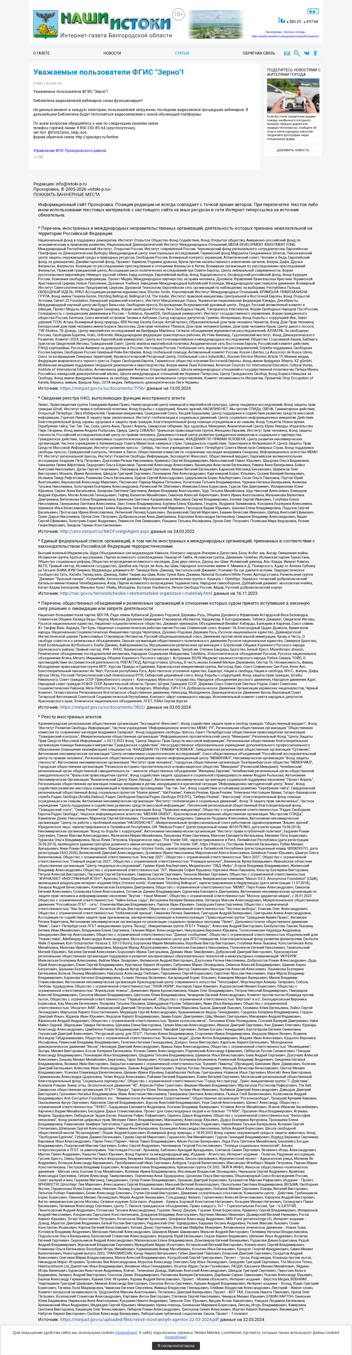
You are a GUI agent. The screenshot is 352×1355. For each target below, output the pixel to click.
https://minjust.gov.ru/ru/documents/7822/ (102, 707)
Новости (112, 53)
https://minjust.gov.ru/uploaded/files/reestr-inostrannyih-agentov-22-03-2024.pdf (139, 1319)
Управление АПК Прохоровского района (69, 150)
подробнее (126, 1332)
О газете (41, 53)
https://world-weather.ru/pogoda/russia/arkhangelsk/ (285, 36)
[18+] (102, 25)
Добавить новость (293, 150)
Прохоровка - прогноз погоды (285, 32)
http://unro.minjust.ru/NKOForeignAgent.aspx (104, 531)
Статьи (182, 53)
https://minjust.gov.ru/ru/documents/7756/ (102, 388)
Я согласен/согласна (176, 1346)
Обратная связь (259, 53)
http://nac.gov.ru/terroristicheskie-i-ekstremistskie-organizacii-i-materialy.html (136, 593)
